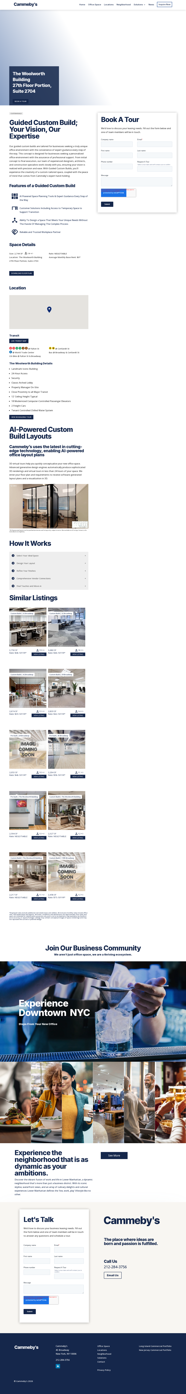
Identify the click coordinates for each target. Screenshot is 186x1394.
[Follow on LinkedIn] (58, 1366)
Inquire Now (164, 4)
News (151, 5)
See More (114, 1155)
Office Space (94, 5)
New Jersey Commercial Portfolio (155, 1350)
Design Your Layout (24, 563)
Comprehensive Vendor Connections (32, 578)
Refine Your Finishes (24, 570)
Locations (109, 5)
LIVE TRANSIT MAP (18, 341)
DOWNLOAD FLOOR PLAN (21, 273)
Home (82, 5)
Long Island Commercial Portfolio (155, 1346)
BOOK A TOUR (20, 101)
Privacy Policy (104, 1370)
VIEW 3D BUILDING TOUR (21, 417)
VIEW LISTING (39, 654)
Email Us (113, 1275)
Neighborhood (124, 5)
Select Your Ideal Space (26, 555)
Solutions (138, 5)
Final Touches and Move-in (27, 586)
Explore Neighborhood (110, 1142)
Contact (101, 1361)
